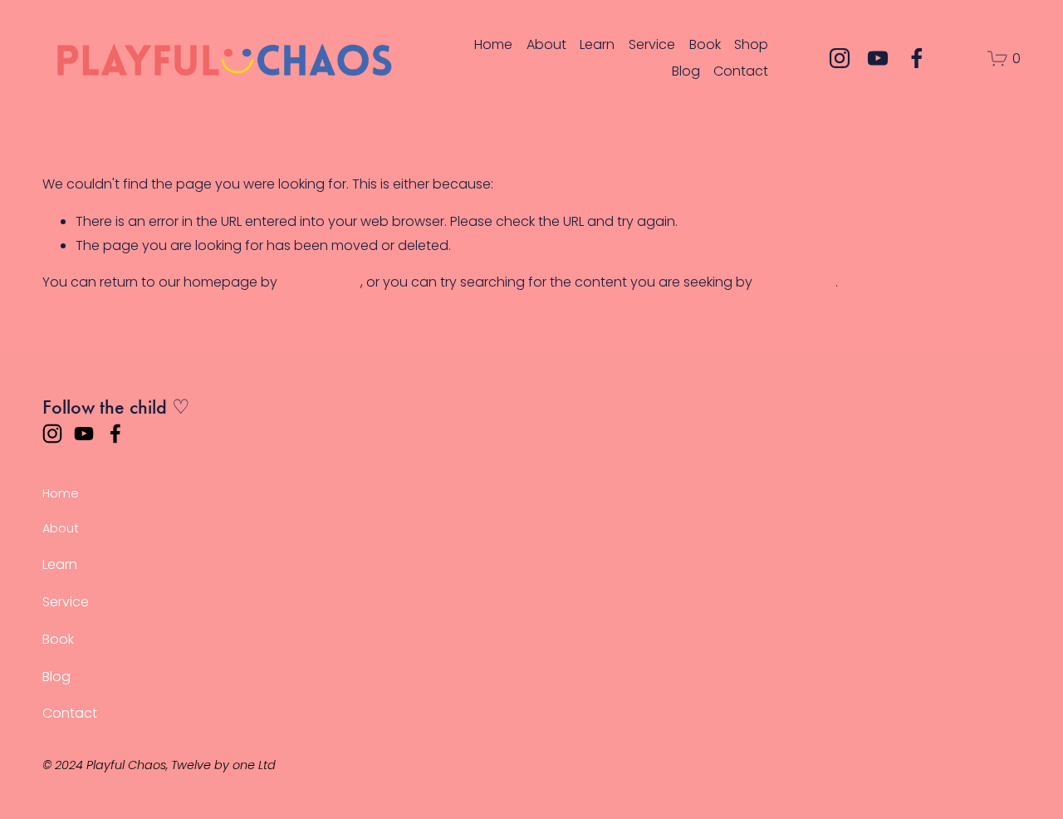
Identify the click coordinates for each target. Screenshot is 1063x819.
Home (493, 44)
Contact (740, 71)
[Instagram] (839, 58)
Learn (597, 44)
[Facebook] (916, 58)
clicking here (320, 282)
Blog (686, 71)
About (546, 44)
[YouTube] (877, 58)
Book (705, 44)
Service (652, 44)
